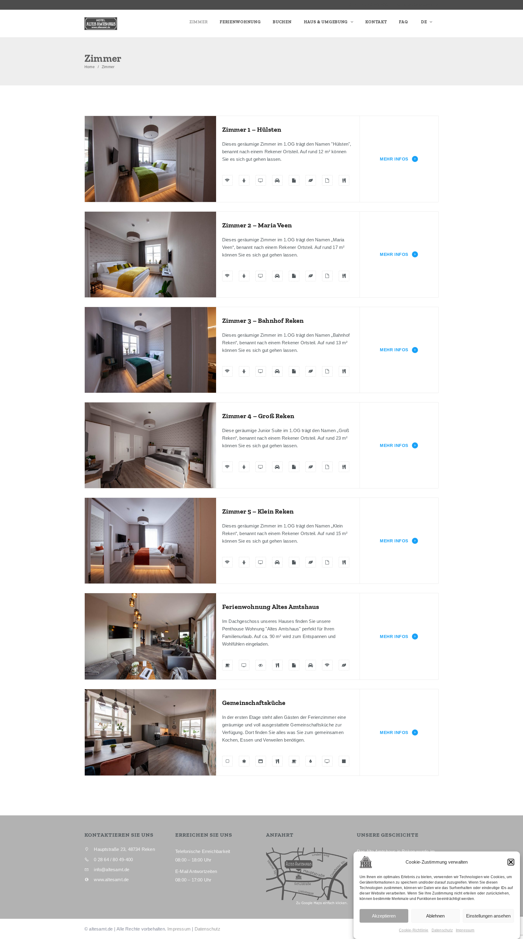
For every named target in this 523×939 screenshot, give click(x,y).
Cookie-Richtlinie (413, 930)
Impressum (465, 930)
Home (89, 67)
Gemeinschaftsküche (254, 703)
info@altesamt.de (421, 4)
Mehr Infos (395, 159)
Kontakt (376, 22)
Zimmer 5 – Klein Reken (258, 511)
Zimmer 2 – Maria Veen (257, 225)
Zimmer (198, 22)
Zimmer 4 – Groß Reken (258, 416)
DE (424, 22)
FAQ (403, 22)
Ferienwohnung (240, 22)
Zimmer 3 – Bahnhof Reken (263, 320)
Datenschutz (442, 930)
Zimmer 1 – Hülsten (251, 129)
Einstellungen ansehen (488, 915)
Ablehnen (435, 915)
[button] (511, 862)
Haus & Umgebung (326, 22)
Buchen (282, 22)
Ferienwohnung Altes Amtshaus (270, 607)
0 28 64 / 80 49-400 (368, 4)
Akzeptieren (384, 915)
